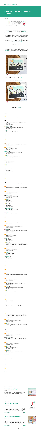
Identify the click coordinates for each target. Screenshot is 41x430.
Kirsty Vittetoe (8, 195)
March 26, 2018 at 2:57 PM (9, 352)
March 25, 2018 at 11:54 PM (9, 335)
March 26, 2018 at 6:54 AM (9, 344)
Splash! (22, 77)
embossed (11, 80)
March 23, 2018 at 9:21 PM (9, 206)
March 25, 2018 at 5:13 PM (9, 321)
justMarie (7, 212)
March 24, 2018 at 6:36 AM (9, 236)
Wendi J (7, 363)
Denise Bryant (8, 282)
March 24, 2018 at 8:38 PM (9, 280)
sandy (7, 199)
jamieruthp (7, 134)
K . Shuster (7, 173)
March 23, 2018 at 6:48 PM (9, 197)
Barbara (7, 155)
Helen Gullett (8, 260)
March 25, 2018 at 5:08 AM (9, 292)
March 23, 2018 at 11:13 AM (9, 162)
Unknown (7, 203)
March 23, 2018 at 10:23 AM (9, 149)
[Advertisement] (15, 378)
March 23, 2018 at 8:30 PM (9, 201)
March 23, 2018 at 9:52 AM (9, 145)
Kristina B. (7, 354)
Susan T (7, 290)
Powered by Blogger (21, 428)
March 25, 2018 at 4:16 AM (9, 288)
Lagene (7, 130)
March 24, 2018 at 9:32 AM (9, 246)
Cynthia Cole (7, 256)
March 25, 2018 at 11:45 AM (9, 306)
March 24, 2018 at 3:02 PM (9, 254)
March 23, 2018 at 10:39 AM (9, 157)
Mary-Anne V (8, 350)
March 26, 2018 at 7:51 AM (9, 348)
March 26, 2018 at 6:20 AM (9, 340)
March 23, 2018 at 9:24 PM (9, 210)
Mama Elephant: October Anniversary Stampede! (11, 402)
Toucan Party (7, 50)
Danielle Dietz (8, 225)
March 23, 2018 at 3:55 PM (9, 184)
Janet (7, 294)
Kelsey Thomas (8, 234)
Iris (6, 164)
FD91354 (7, 323)
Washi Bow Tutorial (14, 4)
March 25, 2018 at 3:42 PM (9, 317)
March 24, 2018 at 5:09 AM (9, 223)
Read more (24, 412)
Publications (9, 4)
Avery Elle (7, 151)
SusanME (7, 286)
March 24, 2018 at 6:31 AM (9, 232)
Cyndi (7, 342)
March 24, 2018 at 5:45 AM (9, 227)
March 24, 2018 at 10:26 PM (9, 284)
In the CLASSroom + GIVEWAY (12, 416)
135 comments (8, 425)
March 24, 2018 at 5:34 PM (9, 258)
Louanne (7, 159)
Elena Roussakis (19, 107)
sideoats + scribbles (8, 126)
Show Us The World (8, 337)
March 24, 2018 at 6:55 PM (9, 271)
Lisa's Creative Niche (9, 208)
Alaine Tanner (8, 252)
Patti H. (7, 248)
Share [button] (5, 412)
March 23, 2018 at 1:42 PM (9, 171)
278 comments (8, 412)
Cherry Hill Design (8, 1)
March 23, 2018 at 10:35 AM (9, 153)
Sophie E (7, 242)
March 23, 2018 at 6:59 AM (9, 124)
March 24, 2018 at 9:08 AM (9, 240)
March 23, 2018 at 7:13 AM (9, 132)
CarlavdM (7, 229)
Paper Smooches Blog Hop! (12, 389)
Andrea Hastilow (8, 186)
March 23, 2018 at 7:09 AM (9, 128)
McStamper (7, 319)
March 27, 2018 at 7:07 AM (9, 361)
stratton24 (7, 308)
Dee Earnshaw (8, 147)
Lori (6, 238)
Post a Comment (6, 371)
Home (5, 4)
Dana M (7, 273)
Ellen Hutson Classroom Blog (18, 41)
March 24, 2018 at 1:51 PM (9, 250)
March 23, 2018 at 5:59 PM (9, 193)
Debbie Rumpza (8, 346)
